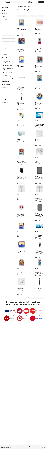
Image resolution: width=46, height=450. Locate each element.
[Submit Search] (26, 2)
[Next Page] (43, 298)
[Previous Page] (26, 298)
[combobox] (18, 2)
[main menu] (3, 2)
